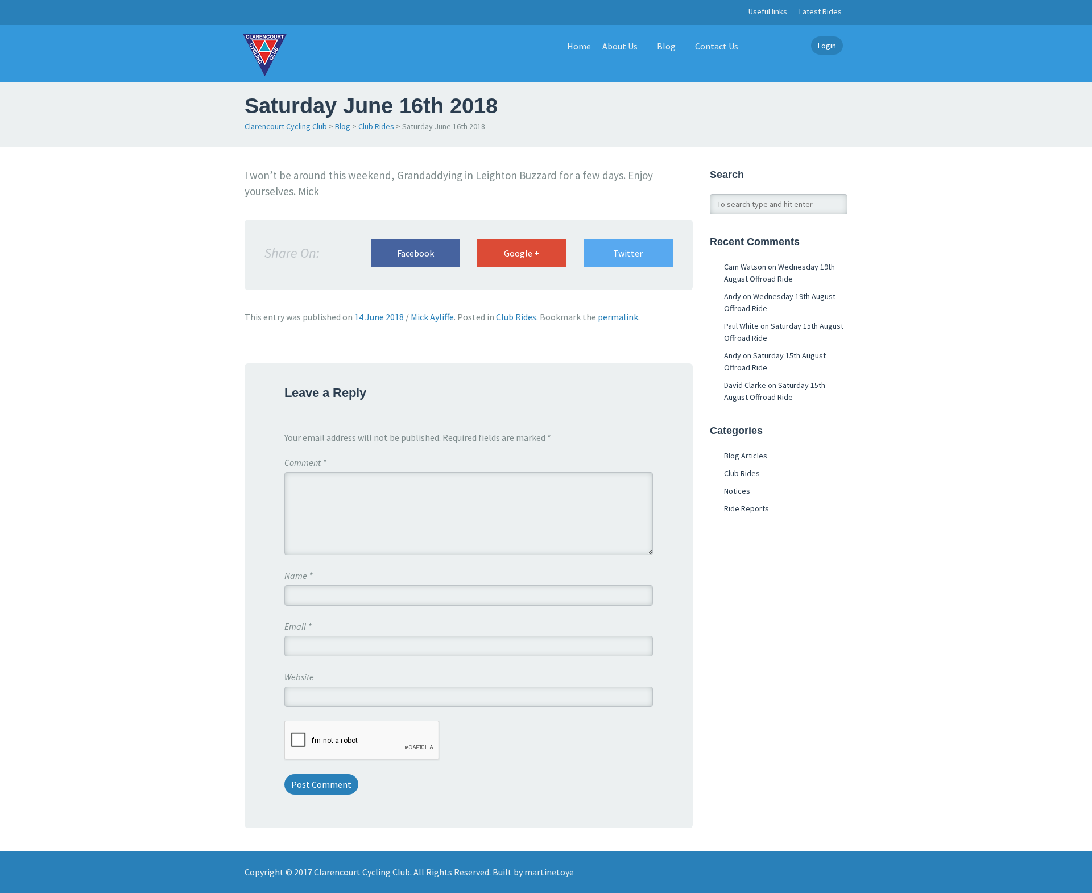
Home (579, 46)
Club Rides (376, 126)
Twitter (628, 253)
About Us (620, 46)
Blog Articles (745, 455)
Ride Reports (746, 508)
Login (827, 45)
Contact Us (716, 46)
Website (299, 677)
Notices (737, 491)
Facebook (415, 253)
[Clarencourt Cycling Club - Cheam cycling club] (264, 53)
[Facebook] (251, 12)
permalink (618, 317)
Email (297, 626)
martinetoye (549, 872)
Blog (666, 46)
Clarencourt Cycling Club (286, 126)
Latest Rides (820, 11)
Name (298, 575)
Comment (305, 462)
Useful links (767, 11)
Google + (521, 253)
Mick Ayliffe (432, 317)
